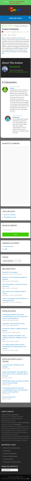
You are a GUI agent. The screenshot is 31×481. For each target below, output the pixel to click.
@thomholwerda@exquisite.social (18, 72)
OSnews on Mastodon (10, 453)
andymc (14, 32)
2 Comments (13, 35)
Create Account (8, 246)
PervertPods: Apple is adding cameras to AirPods (15, 329)
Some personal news (8, 397)
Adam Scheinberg (23, 422)
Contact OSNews (8, 459)
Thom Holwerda (14, 67)
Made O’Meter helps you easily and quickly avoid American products (15, 382)
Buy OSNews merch (10, 217)
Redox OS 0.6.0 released (10, 272)
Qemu (25, 50)
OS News (10, 26)
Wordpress (17, 424)
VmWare (6, 51)
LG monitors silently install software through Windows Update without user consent (14, 346)
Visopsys (4, 39)
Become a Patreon (9, 214)
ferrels (12, 88)
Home (5, 26)
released (17, 39)
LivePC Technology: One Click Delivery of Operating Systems (15, 299)
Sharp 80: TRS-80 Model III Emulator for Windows (14, 278)
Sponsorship (6, 451)
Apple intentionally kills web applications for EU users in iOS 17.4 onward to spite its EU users (15, 374)
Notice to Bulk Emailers (10, 456)
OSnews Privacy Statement (10, 415)
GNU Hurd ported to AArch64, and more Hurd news (14, 285)
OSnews (10, 477)
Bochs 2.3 (14, 50)
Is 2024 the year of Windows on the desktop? (13, 366)
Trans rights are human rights (12, 462)
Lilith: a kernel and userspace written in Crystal (14, 292)
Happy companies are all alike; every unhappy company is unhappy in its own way (14, 337)
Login (5, 249)
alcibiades (16, 117)
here (17, 51)
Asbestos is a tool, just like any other (13, 323)
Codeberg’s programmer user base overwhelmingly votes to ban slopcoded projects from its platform (14, 316)
